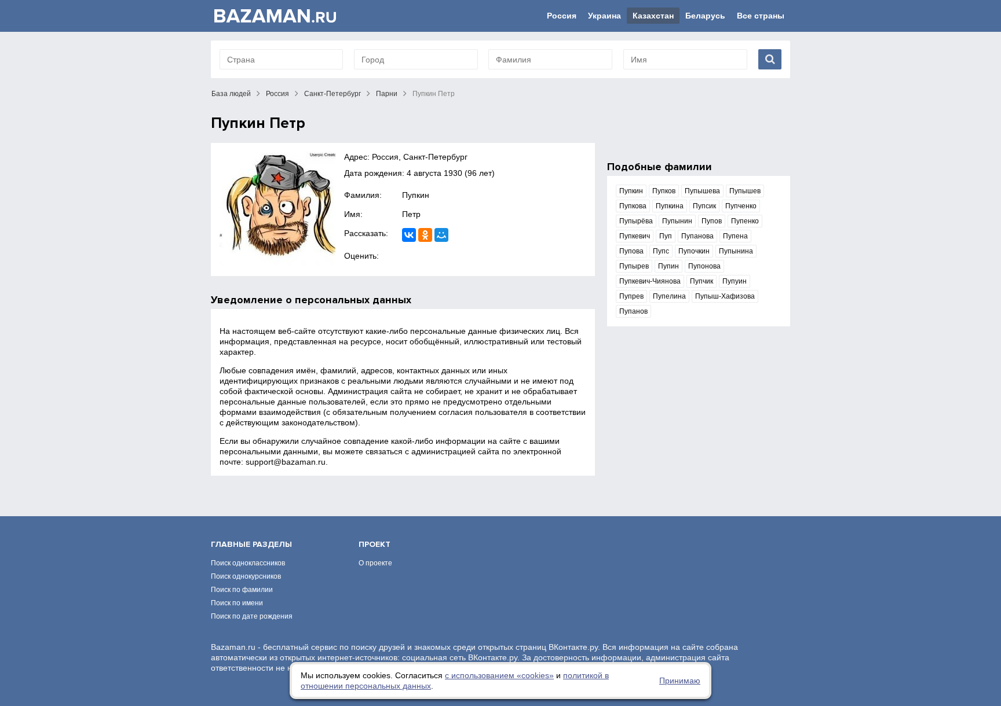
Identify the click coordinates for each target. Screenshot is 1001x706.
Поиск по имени (237, 603)
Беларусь (705, 15)
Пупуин (734, 281)
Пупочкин (694, 251)
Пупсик (704, 206)
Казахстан (653, 15)
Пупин (668, 266)
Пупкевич (634, 236)
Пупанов (633, 311)
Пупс (661, 251)
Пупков (663, 191)
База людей (231, 94)
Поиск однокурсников (246, 576)
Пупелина (669, 296)
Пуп (665, 236)
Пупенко (745, 221)
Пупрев (631, 296)
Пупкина (670, 206)
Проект (374, 544)
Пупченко (741, 206)
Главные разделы (251, 544)
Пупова (631, 251)
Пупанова (697, 236)
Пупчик (701, 281)
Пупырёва (636, 221)
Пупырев (634, 266)
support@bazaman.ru (286, 461)
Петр (411, 214)
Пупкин (415, 195)
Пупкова (632, 206)
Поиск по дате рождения (252, 616)
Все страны (760, 15)
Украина (604, 15)
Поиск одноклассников (248, 563)
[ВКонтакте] (409, 235)
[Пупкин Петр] (277, 209)
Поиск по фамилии (242, 590)
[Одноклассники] (425, 235)
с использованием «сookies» (499, 675)
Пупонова (704, 266)
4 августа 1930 (434, 173)
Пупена (735, 236)
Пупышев (745, 191)
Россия (561, 15)
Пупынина (736, 251)
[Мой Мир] (441, 235)
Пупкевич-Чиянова (650, 281)
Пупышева (702, 191)
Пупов (712, 221)
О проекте (375, 563)
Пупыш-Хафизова (725, 296)
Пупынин (677, 221)
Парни (386, 94)
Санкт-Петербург (332, 94)
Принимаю (679, 680)
